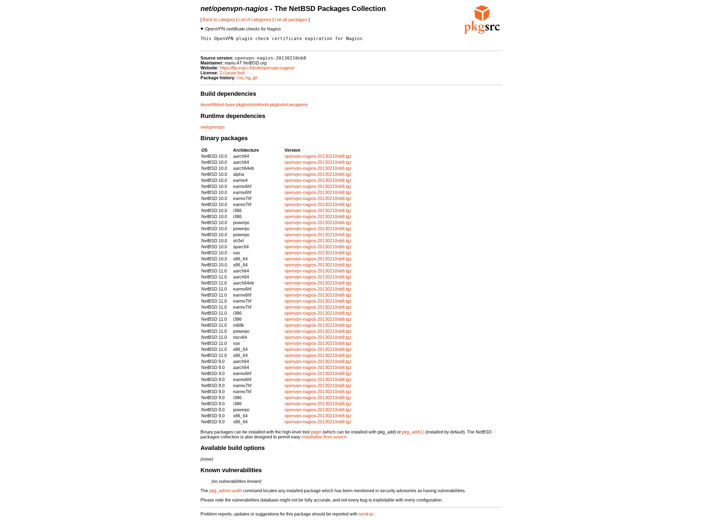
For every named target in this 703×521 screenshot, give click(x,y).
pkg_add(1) (413, 432)
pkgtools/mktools (252, 104)
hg (248, 77)
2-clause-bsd (232, 73)
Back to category (219, 19)
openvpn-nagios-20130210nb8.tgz (318, 156)
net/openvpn (212, 127)
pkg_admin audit (225, 490)
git (255, 77)
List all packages (291, 19)
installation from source (324, 437)
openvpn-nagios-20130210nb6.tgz (318, 168)
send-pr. (366, 514)
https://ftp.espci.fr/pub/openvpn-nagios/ (257, 68)
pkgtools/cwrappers (289, 104)
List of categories (254, 19)
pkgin (316, 432)
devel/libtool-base (217, 104)
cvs (240, 77)
